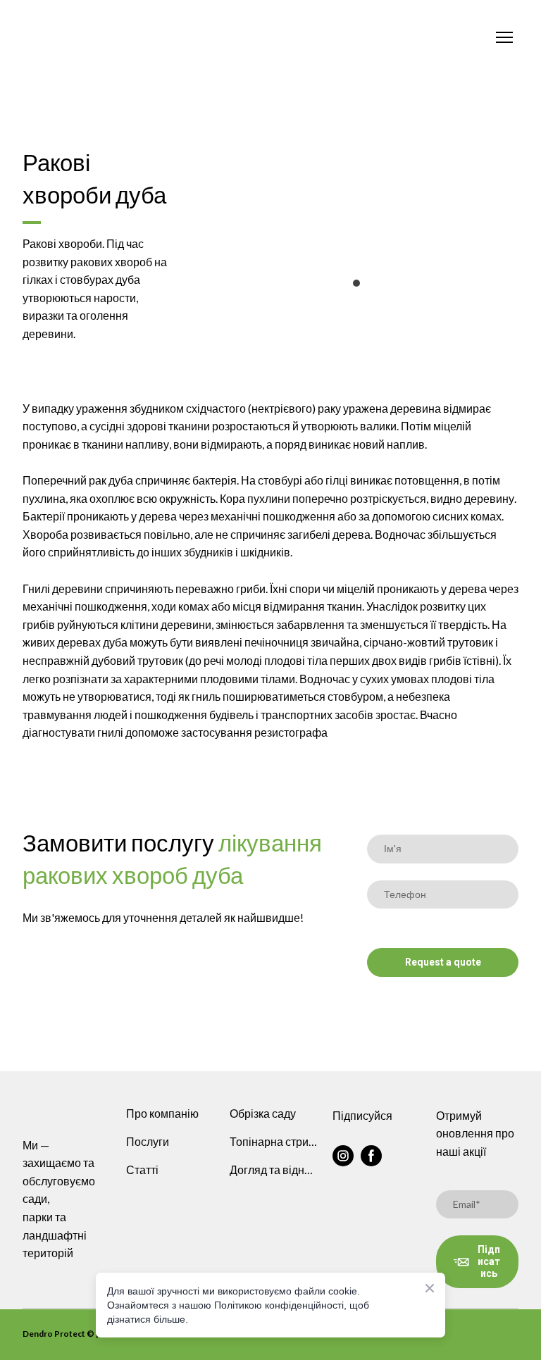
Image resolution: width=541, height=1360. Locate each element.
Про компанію (162, 1113)
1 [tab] (356, 283)
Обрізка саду (263, 1113)
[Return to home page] (256, 37)
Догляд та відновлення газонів (274, 1169)
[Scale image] (357, 200)
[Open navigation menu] (504, 37)
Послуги (147, 1141)
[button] (343, 1155)
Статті (142, 1169)
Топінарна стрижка (274, 1141)
